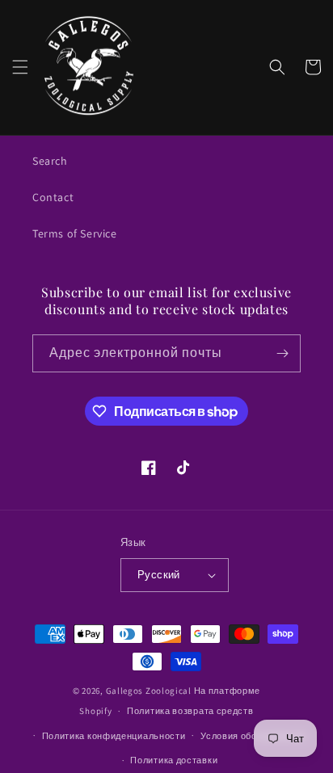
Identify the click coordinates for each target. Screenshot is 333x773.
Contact (53, 197)
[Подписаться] (282, 353)
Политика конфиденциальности (114, 735)
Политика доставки (173, 760)
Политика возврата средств (190, 710)
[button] (20, 67)
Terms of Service (74, 233)
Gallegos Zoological (149, 690)
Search (50, 160)
